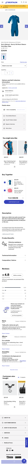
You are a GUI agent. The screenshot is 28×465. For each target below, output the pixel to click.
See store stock (21, 109)
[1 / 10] (14, 26)
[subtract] (3, 73)
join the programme (17, 315)
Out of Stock (14, 462)
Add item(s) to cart (14, 202)
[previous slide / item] (1, 26)
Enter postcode (12, 88)
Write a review (17, 275)
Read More (23, 360)
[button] (24, 461)
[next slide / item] (26, 26)
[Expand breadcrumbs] (2, 10)
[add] (11, 73)
